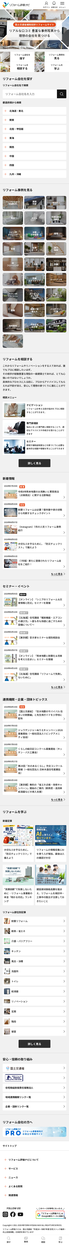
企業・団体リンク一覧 (17, 1106)
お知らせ (54, 7)
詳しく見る (34, 463)
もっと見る (57, 574)
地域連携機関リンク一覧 (18, 1097)
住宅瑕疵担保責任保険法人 (19, 1087)
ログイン (46, 7)
